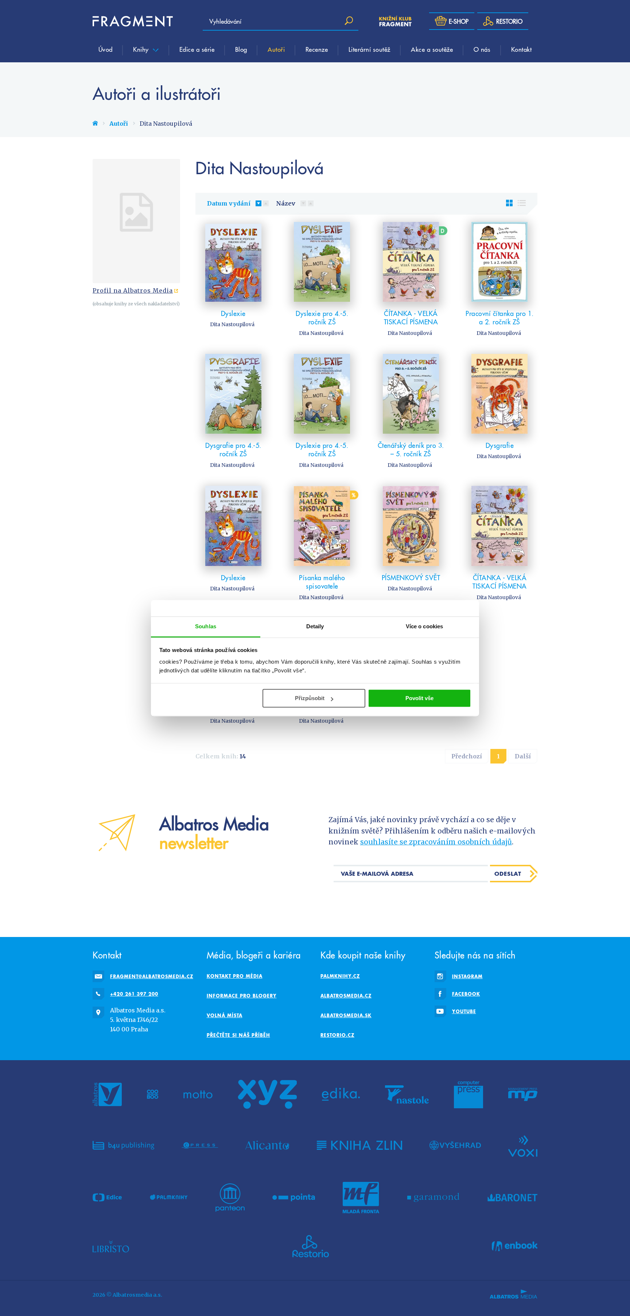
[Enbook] (514, 1246)
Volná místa (224, 1015)
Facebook (466, 994)
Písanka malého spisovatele (322, 581)
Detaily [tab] (315, 626)
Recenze (317, 49)
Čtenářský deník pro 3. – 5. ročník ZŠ (411, 449)
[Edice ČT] (107, 1197)
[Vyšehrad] (455, 1145)
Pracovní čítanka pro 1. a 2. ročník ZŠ (500, 317)
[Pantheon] (230, 1197)
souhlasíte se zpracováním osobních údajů (436, 841)
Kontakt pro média (234, 976)
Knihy (142, 49)
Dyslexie (233, 313)
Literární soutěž (369, 49)
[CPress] (200, 1145)
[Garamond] (433, 1197)
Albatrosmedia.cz (346, 995)
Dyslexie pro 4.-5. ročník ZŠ (322, 317)
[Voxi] (522, 1145)
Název (285, 203)
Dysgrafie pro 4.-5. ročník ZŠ (233, 449)
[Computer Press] (468, 1094)
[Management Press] (522, 1094)
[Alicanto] (267, 1145)
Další (523, 756)
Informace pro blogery (242, 995)
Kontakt (521, 49)
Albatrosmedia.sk (346, 1015)
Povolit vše (419, 698)
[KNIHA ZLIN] (359, 1145)
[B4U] (123, 1145)
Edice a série (197, 49)
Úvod (105, 49)
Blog (241, 49)
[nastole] (407, 1094)
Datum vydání (228, 203)
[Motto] (197, 1094)
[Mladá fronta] (361, 1197)
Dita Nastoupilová (232, 324)
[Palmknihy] (169, 1197)
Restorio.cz (337, 1035)
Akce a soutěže (432, 49)
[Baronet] (513, 1197)
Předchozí (466, 756)
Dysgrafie (500, 445)
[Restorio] (310, 1246)
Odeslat (507, 874)
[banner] (133, 21)
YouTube (464, 1011)
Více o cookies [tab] (424, 626)
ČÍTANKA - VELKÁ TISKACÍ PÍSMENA (411, 317)
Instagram (467, 976)
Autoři (276, 49)
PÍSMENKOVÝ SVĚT (411, 577)
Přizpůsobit (309, 698)
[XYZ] (267, 1094)
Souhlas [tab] (205, 626)
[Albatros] (107, 1094)
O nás (482, 49)
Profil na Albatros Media (133, 290)
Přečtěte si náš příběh (238, 1035)
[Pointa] (293, 1197)
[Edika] (341, 1094)
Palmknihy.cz (340, 976)
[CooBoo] (152, 1094)
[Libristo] (111, 1246)
